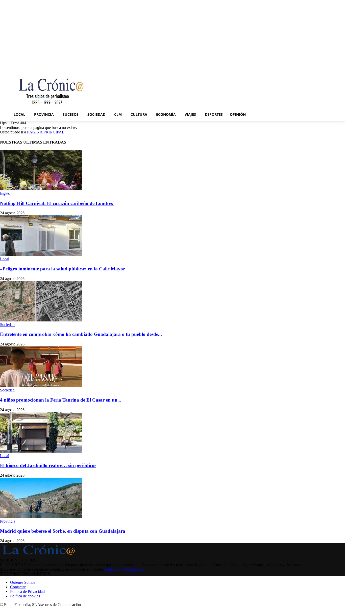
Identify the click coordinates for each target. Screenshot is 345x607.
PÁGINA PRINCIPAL (45, 132)
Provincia (7, 521)
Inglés (5, 193)
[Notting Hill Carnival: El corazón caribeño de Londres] (41, 189)
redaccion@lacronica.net (124, 569)
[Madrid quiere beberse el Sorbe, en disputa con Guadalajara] (41, 517)
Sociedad (7, 324)
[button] (339, 114)
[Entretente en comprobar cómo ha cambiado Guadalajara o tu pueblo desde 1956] (41, 320)
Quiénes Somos (22, 582)
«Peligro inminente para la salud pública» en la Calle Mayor (62, 268)
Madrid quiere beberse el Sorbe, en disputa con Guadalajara (62, 531)
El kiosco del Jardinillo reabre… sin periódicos (48, 465)
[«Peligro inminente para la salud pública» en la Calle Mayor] (41, 254)
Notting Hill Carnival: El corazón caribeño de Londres (57, 203)
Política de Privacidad (27, 591)
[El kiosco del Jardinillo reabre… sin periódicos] (41, 451)
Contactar (18, 587)
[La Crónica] (52, 89)
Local (4, 259)
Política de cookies (25, 596)
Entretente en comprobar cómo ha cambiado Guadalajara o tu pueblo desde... (81, 334)
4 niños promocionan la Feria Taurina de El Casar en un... (60, 400)
